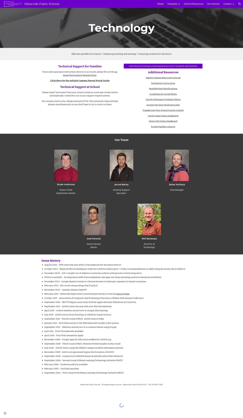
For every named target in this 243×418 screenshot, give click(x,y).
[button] (239, 4)
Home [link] (160, 4)
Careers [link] (227, 4)
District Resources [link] (193, 4)
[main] (121, 28)
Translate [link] (172, 4)
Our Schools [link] (213, 4)
